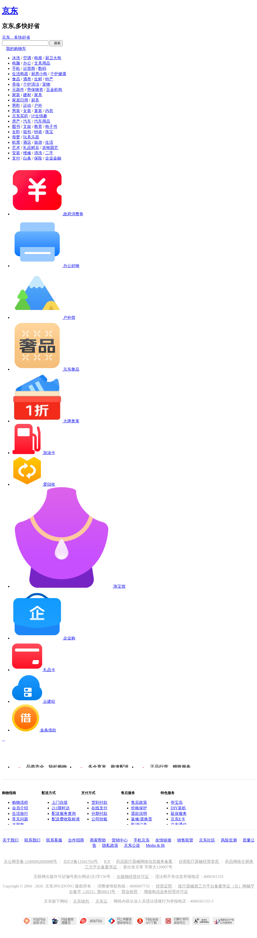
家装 (16, 95)
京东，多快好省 (16, 37)
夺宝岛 (177, 802)
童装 (38, 111)
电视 (38, 58)
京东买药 (20, 116)
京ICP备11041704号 (81, 861)
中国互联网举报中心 (120, 921)
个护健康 (58, 74)
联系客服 (54, 840)
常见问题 (20, 819)
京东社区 (207, 840)
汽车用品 (42, 121)
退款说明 (139, 813)
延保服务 (179, 813)
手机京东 (142, 840)
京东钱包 (81, 901)
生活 (49, 142)
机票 (16, 142)
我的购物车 (16, 48)
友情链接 (163, 840)
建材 (27, 95)
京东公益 (132, 845)
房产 (16, 121)
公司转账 (99, 819)
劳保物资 (35, 89)
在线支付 (99, 808)
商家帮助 (98, 840)
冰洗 (16, 58)
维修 (27, 153)
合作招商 (76, 840)
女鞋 (16, 132)
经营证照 (164, 886)
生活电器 (20, 74)
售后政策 (139, 802)
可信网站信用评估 (35, 921)
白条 (27, 158)
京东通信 (179, 824)
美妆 (16, 84)
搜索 (55, 43)
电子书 (51, 126)
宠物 (46, 84)
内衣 (49, 111)
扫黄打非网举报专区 (177, 921)
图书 (16, 126)
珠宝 (49, 132)
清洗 (38, 153)
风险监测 (229, 840)
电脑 (16, 63)
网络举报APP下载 (149, 921)
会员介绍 (20, 808)
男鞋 (16, 105)
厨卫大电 (53, 58)
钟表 (38, 132)
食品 (16, 79)
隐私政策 (110, 845)
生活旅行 (20, 813)
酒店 (27, 142)
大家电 (18, 824)
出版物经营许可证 (133, 876)
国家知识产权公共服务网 (224, 921)
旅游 (38, 142)
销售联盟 (185, 840)
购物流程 (20, 802)
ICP (107, 861)
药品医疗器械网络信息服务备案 (144, 861)
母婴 (16, 137)
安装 (16, 153)
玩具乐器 (31, 137)
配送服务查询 (64, 813)
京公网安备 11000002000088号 (31, 861)
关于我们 (11, 840)
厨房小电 (39, 74)
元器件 (18, 89)
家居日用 (20, 100)
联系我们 (32, 840)
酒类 (27, 79)
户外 (38, 105)
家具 (38, 95)
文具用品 (42, 63)
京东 (10, 10)
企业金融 (53, 158)
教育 (38, 126)
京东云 (101, 901)
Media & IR (155, 845)
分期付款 (99, 813)
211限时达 (61, 808)
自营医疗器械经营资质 (199, 861)
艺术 (16, 147)
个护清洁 (31, 84)
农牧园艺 (50, 147)
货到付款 (99, 802)
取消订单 (139, 824)
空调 (27, 58)
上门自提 (60, 802)
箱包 (27, 132)
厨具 (35, 100)
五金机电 (54, 89)
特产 (49, 79)
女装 (27, 111)
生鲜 (38, 79)
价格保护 (139, 808)
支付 (16, 158)
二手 (49, 153)
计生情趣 (39, 116)
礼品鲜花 (31, 147)
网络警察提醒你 (64, 921)
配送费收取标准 (66, 819)
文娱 (27, 126)
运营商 (29, 68)
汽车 (27, 121)
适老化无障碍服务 (201, 921)
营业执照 (130, 892)
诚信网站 (92, 921)
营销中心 (120, 840)
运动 (27, 105)
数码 (42, 68)
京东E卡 (178, 819)
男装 (16, 111)
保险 (38, 158)
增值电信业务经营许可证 (166, 892)
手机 (16, 68)
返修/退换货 (141, 819)
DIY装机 (178, 808)
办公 (27, 63)
